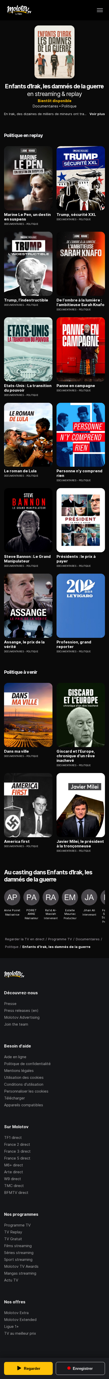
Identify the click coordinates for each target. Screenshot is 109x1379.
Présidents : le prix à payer (76, 558)
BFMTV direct (16, 1192)
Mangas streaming (20, 1273)
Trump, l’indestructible (26, 300)
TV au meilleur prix (20, 1333)
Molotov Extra (16, 1312)
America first (17, 841)
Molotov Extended (20, 1319)
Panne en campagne (76, 385)
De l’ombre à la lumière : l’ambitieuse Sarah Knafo (80, 302)
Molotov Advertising (22, 1017)
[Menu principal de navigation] (100, 10)
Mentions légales (19, 1070)
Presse (10, 1003)
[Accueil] (19, 10)
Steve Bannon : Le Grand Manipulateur (27, 558)
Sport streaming (18, 1259)
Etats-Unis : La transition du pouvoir (27, 388)
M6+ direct (13, 1165)
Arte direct (13, 1171)
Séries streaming (18, 1252)
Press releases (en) (21, 1010)
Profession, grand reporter (74, 644)
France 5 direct (17, 1158)
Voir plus (97, 114)
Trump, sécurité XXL (76, 214)
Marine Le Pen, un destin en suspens (27, 217)
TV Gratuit (13, 1238)
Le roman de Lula (20, 471)
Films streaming (18, 1245)
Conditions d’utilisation (23, 1084)
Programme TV (17, 1225)
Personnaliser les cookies (26, 1091)
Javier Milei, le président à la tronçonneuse (80, 843)
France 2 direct (17, 1144)
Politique (69, 106)
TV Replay (13, 1232)
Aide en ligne (15, 1056)
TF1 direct (13, 1137)
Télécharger (14, 1098)
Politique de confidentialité (27, 1063)
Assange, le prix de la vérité (24, 644)
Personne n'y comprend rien (79, 473)
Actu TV (11, 1280)
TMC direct (14, 1185)
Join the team (16, 1024)
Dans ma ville (16, 751)
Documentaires (45, 106)
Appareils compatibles (23, 1104)
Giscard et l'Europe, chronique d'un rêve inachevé (76, 756)
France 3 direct (17, 1151)
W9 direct (12, 1178)
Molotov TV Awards (21, 1266)
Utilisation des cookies (24, 1077)
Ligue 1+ (11, 1326)
